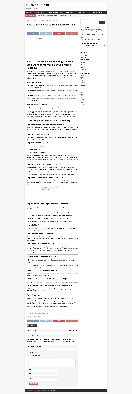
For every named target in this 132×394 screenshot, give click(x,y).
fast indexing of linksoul (86, 45)
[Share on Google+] (72, 33)
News (81, 97)
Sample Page (81, 12)
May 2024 (82, 66)
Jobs (81, 92)
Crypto (82, 84)
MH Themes (53, 390)
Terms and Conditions (95, 12)
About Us (29, 12)
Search (82, 19)
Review (82, 101)
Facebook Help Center (35, 316)
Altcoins (82, 78)
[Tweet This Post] (46, 33)
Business (82, 82)
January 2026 (83, 57)
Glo (81, 90)
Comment (31, 357)
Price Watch (83, 99)
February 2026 (84, 56)
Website (31, 378)
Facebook (33, 325)
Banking (82, 80)
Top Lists (82, 104)
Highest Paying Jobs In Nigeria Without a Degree (92, 34)
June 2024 (82, 64)
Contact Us (38, 12)
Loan (81, 94)
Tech (45, 29)
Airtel (81, 77)
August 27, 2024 (32, 29)
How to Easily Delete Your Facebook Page (34, 340)
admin (40, 29)
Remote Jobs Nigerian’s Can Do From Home (91, 29)
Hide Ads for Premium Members (54, 12)
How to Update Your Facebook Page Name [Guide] (68, 341)
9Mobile (82, 75)
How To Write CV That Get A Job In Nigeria (91, 39)
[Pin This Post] (59, 33)
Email (30, 373)
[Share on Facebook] (33, 33)
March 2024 (83, 69)
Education (82, 85)
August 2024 (83, 61)
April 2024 (82, 67)
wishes (82, 106)
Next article (73, 330)
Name (30, 369)
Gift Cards (82, 89)
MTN (81, 96)
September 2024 (84, 59)
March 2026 (83, 54)
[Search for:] (97, 15)
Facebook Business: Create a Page (39, 313)
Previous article (33, 330)
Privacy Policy (70, 12)
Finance (82, 87)
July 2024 (82, 62)
